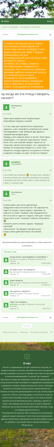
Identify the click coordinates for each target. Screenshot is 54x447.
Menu (6, 21)
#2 (51, 170)
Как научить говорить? (20, 291)
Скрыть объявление (51, 42)
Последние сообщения (30, 27)
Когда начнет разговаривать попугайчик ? (29, 257)
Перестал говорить (18, 302)
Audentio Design (34, 441)
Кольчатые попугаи (31, 293)
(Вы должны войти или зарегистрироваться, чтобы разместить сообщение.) (27, 244)
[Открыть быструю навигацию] (50, 34)
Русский (26, 326)
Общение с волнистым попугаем (35, 283)
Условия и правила (39, 332)
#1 (51, 114)
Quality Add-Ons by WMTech (27, 437)
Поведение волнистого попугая (28, 260)
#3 (51, 200)
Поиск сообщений (10, 27)
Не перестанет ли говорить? (22, 269)
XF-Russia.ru (12, 439)
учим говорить (16, 280)
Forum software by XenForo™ (27, 435)
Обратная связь (10, 332)
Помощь (24, 332)
